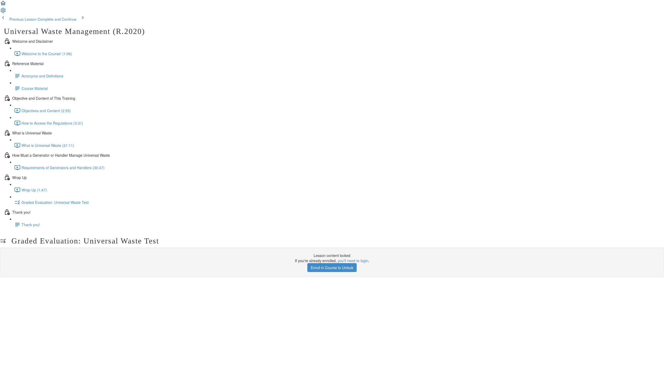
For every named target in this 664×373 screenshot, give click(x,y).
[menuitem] (3, 12)
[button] (3, 4)
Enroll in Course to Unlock (332, 267)
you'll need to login (353, 260)
